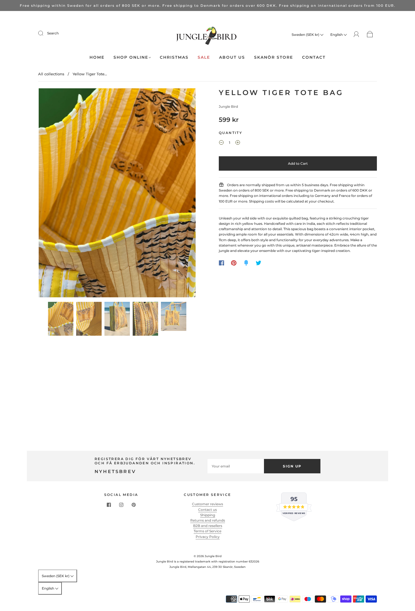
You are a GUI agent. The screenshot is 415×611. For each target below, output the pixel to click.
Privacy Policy (208, 537)
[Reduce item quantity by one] (221, 143)
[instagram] (121, 504)
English (337, 34)
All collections (51, 74)
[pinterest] (133, 504)
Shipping (207, 515)
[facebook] (108, 504)
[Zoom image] (117, 194)
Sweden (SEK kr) (306, 34)
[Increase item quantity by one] (237, 143)
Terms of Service (207, 531)
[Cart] (370, 34)
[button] (54, 194)
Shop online (130, 57)
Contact (314, 57)
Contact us (207, 509)
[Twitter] (258, 263)
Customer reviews (207, 504)
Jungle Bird (228, 106)
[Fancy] (246, 263)
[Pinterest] (234, 263)
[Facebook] (221, 263)
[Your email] (235, 466)
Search (53, 33)
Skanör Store (273, 57)
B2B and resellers (207, 526)
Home (96, 57)
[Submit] (44, 33)
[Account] (356, 34)
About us (232, 57)
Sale (204, 57)
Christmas (174, 57)
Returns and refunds (207, 520)
